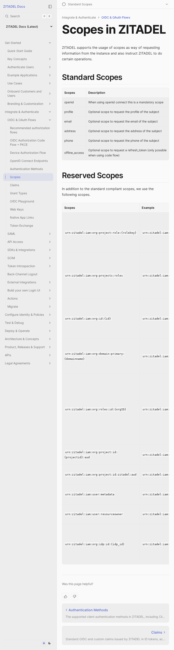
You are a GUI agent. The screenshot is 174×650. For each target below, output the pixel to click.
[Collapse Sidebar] (50, 6)
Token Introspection (21, 266)
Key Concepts (17, 59)
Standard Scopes (92, 77)
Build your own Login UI (23, 290)
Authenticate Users (20, 67)
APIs (8, 355)
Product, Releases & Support (25, 347)
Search (30, 16)
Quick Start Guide (19, 51)
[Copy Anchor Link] (125, 77)
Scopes (15, 177)
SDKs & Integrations (21, 250)
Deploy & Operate (17, 331)
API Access (15, 242)
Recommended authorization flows (30, 130)
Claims (14, 185)
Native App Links (22, 217)
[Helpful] (65, 596)
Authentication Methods (26, 169)
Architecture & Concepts (22, 339)
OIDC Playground (22, 201)
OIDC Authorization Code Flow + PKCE (27, 142)
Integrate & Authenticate (22, 112)
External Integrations (21, 282)
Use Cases (14, 83)
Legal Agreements (17, 363)
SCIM (11, 258)
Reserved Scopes (92, 175)
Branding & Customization (25, 103)
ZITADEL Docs (14, 6)
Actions (12, 298)
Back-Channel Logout (22, 274)
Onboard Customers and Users (24, 93)
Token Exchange (21, 225)
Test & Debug (14, 322)
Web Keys (17, 209)
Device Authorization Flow (28, 152)
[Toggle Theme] (46, 643)
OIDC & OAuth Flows (21, 120)
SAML (11, 233)
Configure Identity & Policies (24, 314)
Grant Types (18, 193)
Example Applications (22, 75)
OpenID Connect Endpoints (29, 161)
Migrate (12, 306)
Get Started (13, 43)
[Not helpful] (74, 596)
